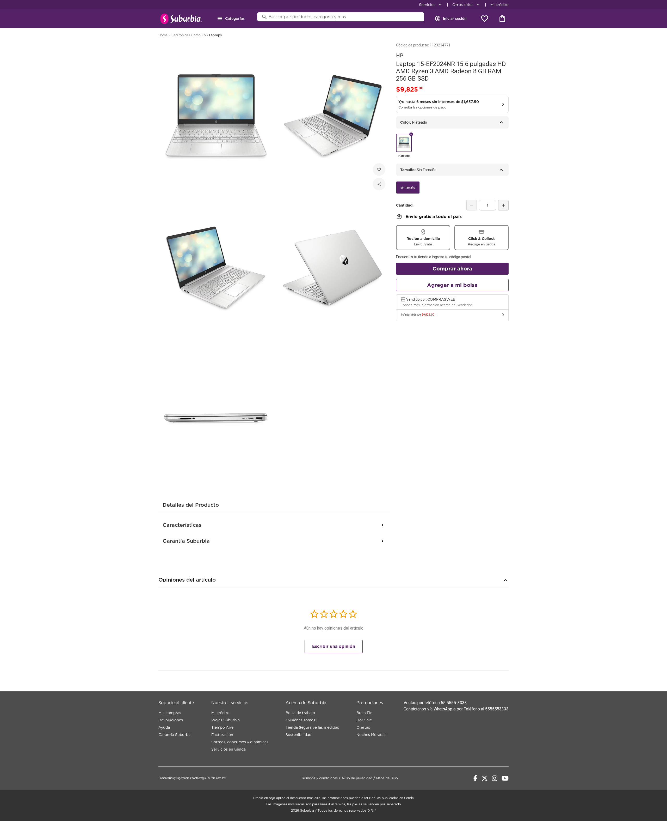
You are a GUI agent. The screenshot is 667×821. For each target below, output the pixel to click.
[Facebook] (475, 778)
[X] (484, 778)
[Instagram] (494, 778)
